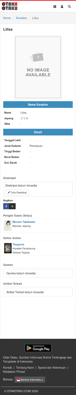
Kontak (7, 367)
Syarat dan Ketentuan (52, 367)
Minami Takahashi (24, 222)
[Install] (38, 348)
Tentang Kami (25, 367)
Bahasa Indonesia (30, 379)
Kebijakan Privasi (14, 371)
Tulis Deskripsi (18, 192)
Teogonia (18, 244)
